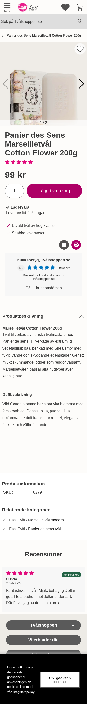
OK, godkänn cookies (60, 680)
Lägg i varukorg (54, 190)
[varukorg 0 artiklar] (79, 7)
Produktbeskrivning (22, 316)
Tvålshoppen (43, 625)
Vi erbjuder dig (43, 639)
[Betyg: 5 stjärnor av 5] (43, 162)
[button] (81, 84)
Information (44, 654)
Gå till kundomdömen (43, 288)
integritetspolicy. (24, 692)
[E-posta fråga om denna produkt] (64, 245)
